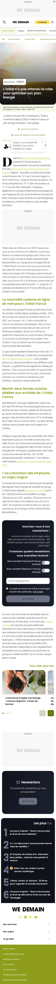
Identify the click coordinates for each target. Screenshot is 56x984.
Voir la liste (38, 592)
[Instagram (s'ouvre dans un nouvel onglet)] (20, 917)
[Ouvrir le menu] (4, 22)
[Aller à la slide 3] (7, 713)
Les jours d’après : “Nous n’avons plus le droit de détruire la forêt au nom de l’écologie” (30, 894)
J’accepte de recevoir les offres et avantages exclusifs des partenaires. (29, 590)
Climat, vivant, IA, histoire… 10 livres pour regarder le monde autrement (29, 882)
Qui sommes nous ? (10, 970)
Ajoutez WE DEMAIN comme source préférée (29, 135)
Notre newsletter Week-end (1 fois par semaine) (24, 570)
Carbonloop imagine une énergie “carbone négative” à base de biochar (23, 701)
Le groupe (8, 938)
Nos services (10, 924)
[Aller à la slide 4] (9, 713)
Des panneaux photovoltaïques (18, 358)
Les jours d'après (14, 39)
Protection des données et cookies (15, 980)
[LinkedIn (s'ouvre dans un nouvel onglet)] (25, 917)
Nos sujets (8, 931)
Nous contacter (8, 964)
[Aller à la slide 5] (10, 713)
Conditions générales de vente (13, 954)
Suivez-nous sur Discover (29, 129)
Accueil (5, 46)
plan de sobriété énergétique (35, 158)
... (12, 46)
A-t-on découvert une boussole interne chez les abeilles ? (31, 845)
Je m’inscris (28, 801)
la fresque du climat (35, 490)
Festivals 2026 (30, 39)
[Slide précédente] (42, 713)
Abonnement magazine (11, 959)
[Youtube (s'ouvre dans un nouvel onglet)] (35, 917)
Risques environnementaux (36, 31)
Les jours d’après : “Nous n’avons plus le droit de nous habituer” (30, 832)
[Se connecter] (52, 22)
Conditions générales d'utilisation (15, 975)
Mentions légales (9, 949)
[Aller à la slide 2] (5, 713)
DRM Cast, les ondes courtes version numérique (29, 870)
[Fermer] (42, 142)
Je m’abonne (42, 22)
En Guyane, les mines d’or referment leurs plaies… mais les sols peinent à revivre (29, 857)
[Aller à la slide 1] (3, 713)
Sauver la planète (8, 31)
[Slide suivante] (51, 713)
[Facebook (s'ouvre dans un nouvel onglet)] (30, 917)
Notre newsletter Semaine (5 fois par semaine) (24, 563)
